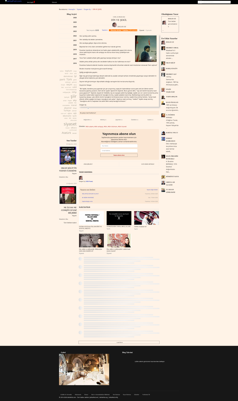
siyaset (70, 124)
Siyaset (141, 30)
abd (75, 73)
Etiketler (136, 394)
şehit (75, 80)
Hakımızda (78, 394)
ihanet (68, 128)
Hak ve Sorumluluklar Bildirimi (100, 394)
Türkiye (67, 110)
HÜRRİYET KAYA (172, 176)
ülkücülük (73, 120)
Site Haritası (116, 394)
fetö (62, 87)
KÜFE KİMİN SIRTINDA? (147, 164)
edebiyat (68, 82)
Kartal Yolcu (172, 132)
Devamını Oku (63, 177)
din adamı (90, 126)
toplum (68, 70)
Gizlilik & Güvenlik (66, 394)
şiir (74, 96)
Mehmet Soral (172, 48)
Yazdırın (105, 30)
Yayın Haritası (127, 394)
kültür (62, 71)
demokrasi (68, 76)
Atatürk (66, 133)
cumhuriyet (73, 130)
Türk (69, 79)
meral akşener (70, 106)
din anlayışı (99, 126)
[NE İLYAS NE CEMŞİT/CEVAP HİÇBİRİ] (68, 195)
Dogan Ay (122, 27)
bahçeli (66, 97)
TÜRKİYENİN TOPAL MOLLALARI (118, 226)
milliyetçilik (66, 92)
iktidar (75, 118)
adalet (70, 103)
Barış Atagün (171, 68)
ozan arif (63, 113)
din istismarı (113, 126)
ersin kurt (68, 87)
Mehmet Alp (171, 74)
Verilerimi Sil (146, 394)
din (70, 118)
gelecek (74, 82)
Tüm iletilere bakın (70, 223)
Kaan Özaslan (172, 102)
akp (75, 100)
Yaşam (74, 173)
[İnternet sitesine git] (79, 184)
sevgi (75, 71)
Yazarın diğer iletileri (152, 190)
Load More (119, 342)
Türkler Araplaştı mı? (140, 226)
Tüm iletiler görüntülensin (172, 24)
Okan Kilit (170, 63)
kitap (75, 108)
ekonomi (67, 115)
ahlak (64, 100)
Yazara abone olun (119, 155)
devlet (74, 133)
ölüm (71, 73)
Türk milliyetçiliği (71, 89)
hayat (70, 101)
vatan (66, 118)
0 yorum (149, 30)
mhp (74, 92)
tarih (75, 116)
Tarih (108, 229)
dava (75, 85)
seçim (69, 84)
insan (63, 85)
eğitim (70, 113)
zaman (74, 111)
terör (66, 73)
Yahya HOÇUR (171, 96)
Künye (86, 394)
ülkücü (74, 127)
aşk (75, 113)
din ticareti (123, 126)
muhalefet (66, 105)
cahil (74, 87)
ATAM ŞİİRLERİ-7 (88, 164)
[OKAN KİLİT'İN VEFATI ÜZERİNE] (68, 155)
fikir (75, 103)
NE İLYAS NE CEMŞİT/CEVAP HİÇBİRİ (69, 210)
